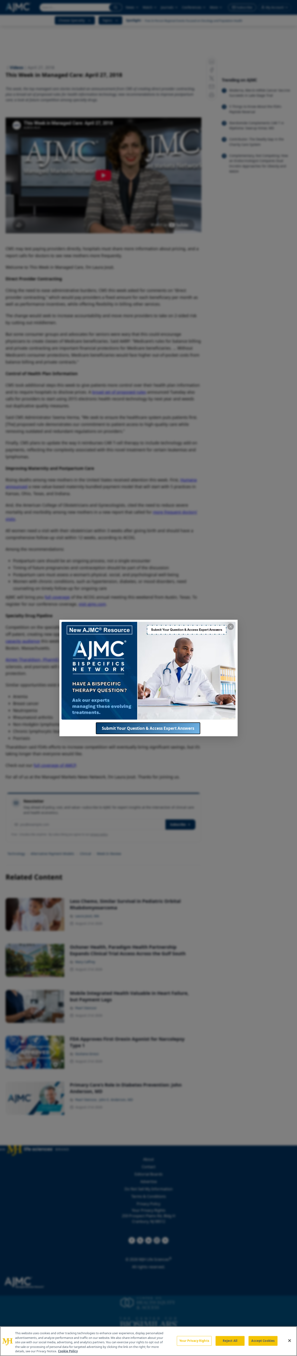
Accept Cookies (262, 1341)
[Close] (289, 1341)
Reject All (230, 1341)
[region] (148, 1341)
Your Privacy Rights (194, 1341)
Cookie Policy (68, 1351)
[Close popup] (230, 626)
